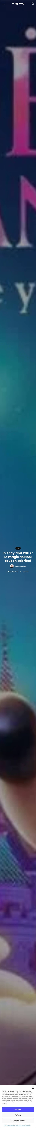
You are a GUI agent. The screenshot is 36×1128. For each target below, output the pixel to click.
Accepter (18, 1109)
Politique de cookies (10, 1125)
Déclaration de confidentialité (23, 1125)
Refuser (18, 1115)
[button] (33, 1087)
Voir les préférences (18, 1121)
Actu (18, 548)
